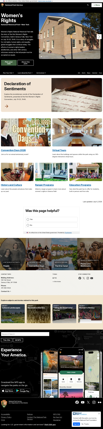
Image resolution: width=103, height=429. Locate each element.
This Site (6, 340)
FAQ (55, 278)
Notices (30, 414)
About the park (26, 63)
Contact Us (5, 291)
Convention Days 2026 (13, 150)
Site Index (57, 281)
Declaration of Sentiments (17, 86)
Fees (100, 73)
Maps (88, 73)
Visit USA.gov (50, 425)
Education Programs (80, 184)
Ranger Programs (44, 184)
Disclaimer (57, 420)
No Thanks (85, 424)
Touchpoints (68, 233)
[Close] (99, 413)
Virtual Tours (59, 150)
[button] (99, 36)
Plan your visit (9, 63)
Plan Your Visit (7, 73)
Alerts (83, 73)
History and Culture (11, 184)
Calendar (94, 73)
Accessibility (5, 414)
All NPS (18, 340)
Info (79, 73)
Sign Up (76, 424)
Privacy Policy (6, 417)
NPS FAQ (56, 414)
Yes (31, 219)
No (31, 225)
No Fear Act (57, 417)
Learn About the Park (24, 73)
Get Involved (40, 73)
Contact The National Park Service (36, 418)
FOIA (3, 420)
